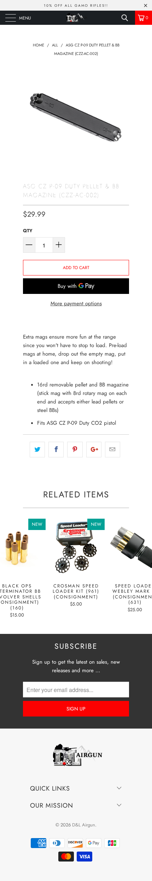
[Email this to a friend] (112, 449)
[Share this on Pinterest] (74, 449)
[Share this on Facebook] (56, 449)
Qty (28, 230)
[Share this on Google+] (93, 449)
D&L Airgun (83, 824)
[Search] (127, 18)
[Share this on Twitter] (37, 449)
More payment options (76, 303)
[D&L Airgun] (76, 18)
